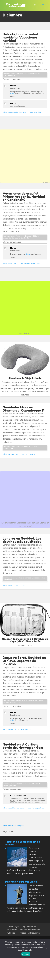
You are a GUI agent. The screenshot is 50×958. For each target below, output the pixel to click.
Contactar (12, 929)
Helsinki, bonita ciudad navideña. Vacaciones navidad (20, 37)
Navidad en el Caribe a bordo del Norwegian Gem (23, 746)
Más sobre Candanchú (11, 263)
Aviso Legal (14, 926)
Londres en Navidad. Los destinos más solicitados (22, 540)
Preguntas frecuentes (30, 933)
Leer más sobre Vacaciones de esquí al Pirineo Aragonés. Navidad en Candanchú (21, 237)
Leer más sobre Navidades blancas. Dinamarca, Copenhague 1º (21, 447)
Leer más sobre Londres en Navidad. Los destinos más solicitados (24, 579)
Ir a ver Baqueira (25, 729)
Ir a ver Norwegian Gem (35, 808)
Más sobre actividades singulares (14, 112)
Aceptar (25, 954)
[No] (46, 948)
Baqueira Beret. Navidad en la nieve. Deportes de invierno (24, 661)
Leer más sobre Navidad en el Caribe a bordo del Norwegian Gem (22, 785)
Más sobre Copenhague (11, 454)
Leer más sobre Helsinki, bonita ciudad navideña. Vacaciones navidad (22, 75)
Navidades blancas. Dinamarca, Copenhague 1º (23, 408)
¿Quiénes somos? (30, 926)
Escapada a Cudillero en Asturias (34, 851)
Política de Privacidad (30, 929)
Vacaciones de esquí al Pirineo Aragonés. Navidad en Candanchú (24, 196)
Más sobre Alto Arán (10, 729)
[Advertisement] (25, 156)
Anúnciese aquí (25, 333)
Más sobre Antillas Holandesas (13, 808)
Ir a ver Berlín (25, 585)
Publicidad (46, 183)
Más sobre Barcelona (10, 585)
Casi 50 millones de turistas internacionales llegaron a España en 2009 (36, 892)
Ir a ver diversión (35, 112)
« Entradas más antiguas (13, 825)
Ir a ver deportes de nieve (30, 263)
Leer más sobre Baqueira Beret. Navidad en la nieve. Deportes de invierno (23, 701)
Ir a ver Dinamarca (28, 454)
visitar (12, 93)
